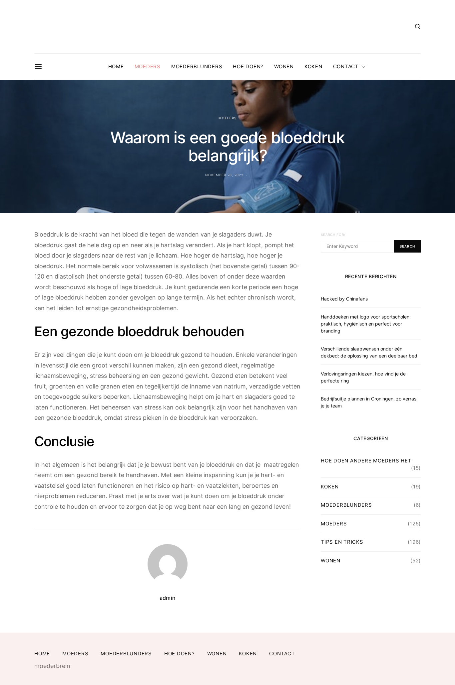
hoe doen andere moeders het (366, 460)
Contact (346, 66)
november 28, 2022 (224, 175)
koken (313, 66)
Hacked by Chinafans (344, 299)
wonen (284, 66)
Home (116, 66)
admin (168, 597)
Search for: (333, 235)
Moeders (148, 66)
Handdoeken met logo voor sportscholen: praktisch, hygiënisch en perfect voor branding (366, 324)
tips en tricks (342, 542)
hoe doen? (248, 66)
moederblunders (197, 66)
